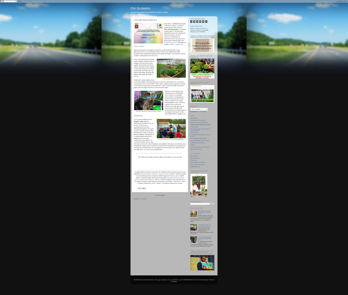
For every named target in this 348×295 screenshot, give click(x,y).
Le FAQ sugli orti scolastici (197, 120)
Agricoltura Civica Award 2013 (198, 122)
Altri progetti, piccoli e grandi (198, 138)
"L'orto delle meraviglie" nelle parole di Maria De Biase (204, 238)
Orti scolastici (194, 156)
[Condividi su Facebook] (143, 188)
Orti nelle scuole (195, 158)
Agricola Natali (145, 174)
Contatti (192, 145)
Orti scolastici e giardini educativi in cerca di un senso (204, 212)
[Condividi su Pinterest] (145, 188)
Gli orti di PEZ (194, 132)
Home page (160, 195)
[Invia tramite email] (138, 188)
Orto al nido (193, 160)
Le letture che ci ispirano (197, 142)
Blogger (175, 281)
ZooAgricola (150, 179)
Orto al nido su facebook (197, 164)
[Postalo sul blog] (140, 188)
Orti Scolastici (140, 8)
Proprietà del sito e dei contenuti (199, 147)
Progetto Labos (174, 176)
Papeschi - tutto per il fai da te (160, 174)
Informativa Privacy (195, 149)
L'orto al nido (194, 126)
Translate (203, 111)
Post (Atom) (142, 198)
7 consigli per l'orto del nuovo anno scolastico (204, 225)
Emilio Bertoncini (152, 55)
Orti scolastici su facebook (197, 162)
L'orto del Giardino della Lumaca (199, 140)
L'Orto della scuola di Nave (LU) (200, 124)
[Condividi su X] (142, 188)
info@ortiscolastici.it (200, 28)
